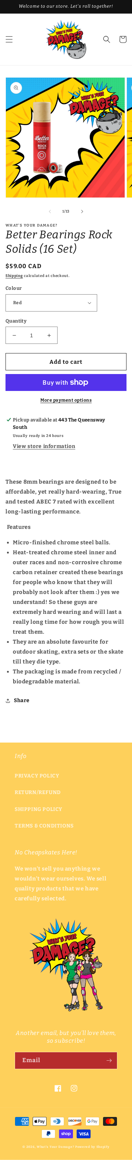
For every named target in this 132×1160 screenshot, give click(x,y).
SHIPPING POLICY (38, 809)
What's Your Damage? (55, 1147)
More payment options (66, 400)
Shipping (14, 276)
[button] (9, 39)
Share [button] (22, 700)
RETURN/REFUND (38, 792)
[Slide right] (82, 211)
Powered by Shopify (92, 1147)
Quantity (16, 321)
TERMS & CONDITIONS (44, 826)
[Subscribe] (109, 1060)
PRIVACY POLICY (37, 776)
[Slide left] (50, 211)
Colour (14, 288)
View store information (44, 446)
